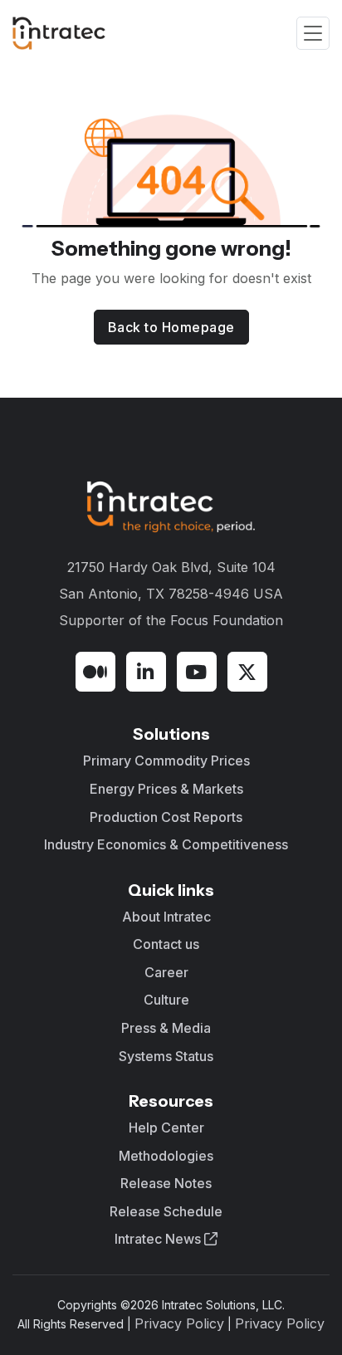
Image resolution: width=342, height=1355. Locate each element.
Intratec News (159, 1238)
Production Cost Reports (166, 817)
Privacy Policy (179, 1323)
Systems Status (166, 1056)
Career (166, 972)
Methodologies (166, 1155)
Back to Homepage (171, 327)
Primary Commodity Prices (166, 760)
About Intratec (166, 916)
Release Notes (166, 1183)
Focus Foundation (226, 620)
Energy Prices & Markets (166, 788)
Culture (166, 999)
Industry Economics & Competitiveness (166, 844)
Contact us (166, 944)
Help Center (166, 1127)
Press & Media (166, 1028)
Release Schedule (166, 1211)
